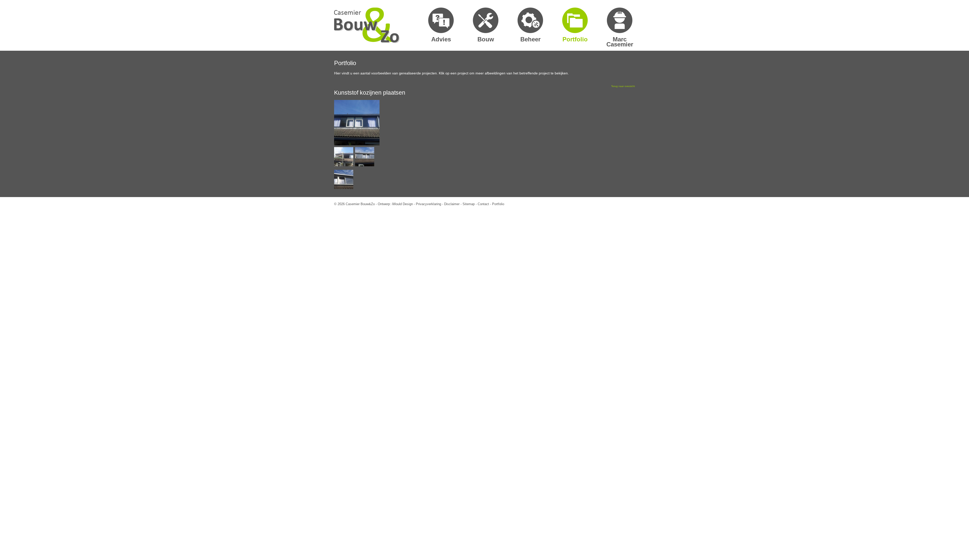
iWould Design (402, 204)
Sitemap (469, 204)
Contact (483, 204)
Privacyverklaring (428, 204)
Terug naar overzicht (623, 86)
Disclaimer (452, 204)
